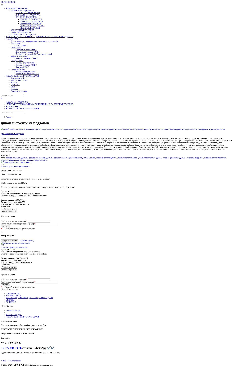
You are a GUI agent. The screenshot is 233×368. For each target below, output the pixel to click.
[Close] (2, 231)
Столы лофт (16, 48)
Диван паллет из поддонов (12, 134)
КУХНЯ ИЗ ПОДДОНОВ (31, 19)
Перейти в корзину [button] (26, 240)
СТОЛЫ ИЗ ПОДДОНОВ (21, 32)
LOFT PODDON (8, 2)
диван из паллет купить (106, 158)
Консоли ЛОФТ (22, 67)
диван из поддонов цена (37, 160)
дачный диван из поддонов (174, 158)
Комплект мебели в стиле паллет (14, 247)
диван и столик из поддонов (40, 158)
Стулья (13, 87)
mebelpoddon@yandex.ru (11, 361)
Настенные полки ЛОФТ (26, 71)
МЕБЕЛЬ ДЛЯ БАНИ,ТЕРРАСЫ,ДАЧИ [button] (22, 76)
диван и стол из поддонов (16, 158)
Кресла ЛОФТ (21, 45)
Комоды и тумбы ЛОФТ (26, 63)
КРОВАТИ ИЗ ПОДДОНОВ (22, 30)
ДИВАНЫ (10, 300)
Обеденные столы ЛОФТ (26, 50)
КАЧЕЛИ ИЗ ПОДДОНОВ (31, 21)
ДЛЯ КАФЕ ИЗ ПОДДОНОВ (28, 15)
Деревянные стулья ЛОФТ (26, 58)
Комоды (14, 82)
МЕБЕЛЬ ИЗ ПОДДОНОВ (17, 102)
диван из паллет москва (127, 158)
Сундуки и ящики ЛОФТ (26, 65)
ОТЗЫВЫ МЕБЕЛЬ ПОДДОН (23, 34)
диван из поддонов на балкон (13, 160)
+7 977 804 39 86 (11, 347)
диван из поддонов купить (215, 158)
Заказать (5, 226)
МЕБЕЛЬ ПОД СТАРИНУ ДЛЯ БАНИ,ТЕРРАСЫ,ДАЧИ (29, 298)
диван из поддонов (195, 158)
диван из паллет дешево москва (82, 158)
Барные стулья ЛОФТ (20, 56)
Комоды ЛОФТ (17, 61)
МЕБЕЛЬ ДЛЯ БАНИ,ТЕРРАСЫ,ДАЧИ (22, 108)
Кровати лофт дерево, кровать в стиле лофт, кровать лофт (34, 41)
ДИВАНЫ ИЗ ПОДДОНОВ (22, 10)
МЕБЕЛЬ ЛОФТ (13, 106)
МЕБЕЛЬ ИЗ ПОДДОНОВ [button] (17, 8)
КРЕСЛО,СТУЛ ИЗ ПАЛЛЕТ (28, 13)
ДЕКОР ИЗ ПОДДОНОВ (30, 24)
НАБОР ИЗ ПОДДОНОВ (26, 17)
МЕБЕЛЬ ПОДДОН (14, 315)
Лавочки (14, 89)
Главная (9, 117)
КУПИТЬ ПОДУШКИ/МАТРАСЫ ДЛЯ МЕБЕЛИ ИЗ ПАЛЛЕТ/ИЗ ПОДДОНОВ (39, 37)
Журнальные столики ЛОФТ (27, 52)
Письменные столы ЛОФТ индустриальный (34, 54)
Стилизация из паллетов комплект (15, 166)
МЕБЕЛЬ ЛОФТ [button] (13, 39)
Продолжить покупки (9, 241)
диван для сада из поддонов (150, 158)
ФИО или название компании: (14, 221)
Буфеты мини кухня (19, 80)
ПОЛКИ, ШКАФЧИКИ (30, 28)
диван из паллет (60, 158)
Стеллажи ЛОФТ (18, 69)
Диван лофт (16, 43)
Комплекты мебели (19, 78)
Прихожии (15, 85)
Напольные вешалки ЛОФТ (27, 74)
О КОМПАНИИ (13, 293)
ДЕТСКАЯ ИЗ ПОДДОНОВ (32, 26)
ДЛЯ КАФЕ (11, 302)
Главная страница (13, 310)
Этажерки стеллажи (19, 91)
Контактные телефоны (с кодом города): (18, 224)
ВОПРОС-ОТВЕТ (13, 295)
